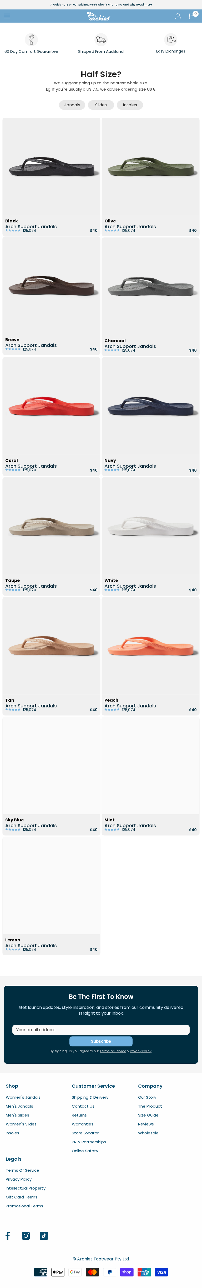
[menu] (7, 16)
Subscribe (101, 1041)
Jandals (72, 105)
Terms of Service (113, 1051)
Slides (101, 105)
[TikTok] (44, 1236)
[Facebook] (8, 1236)
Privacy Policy (141, 1051)
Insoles (130, 105)
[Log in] (178, 16)
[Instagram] (26, 1236)
